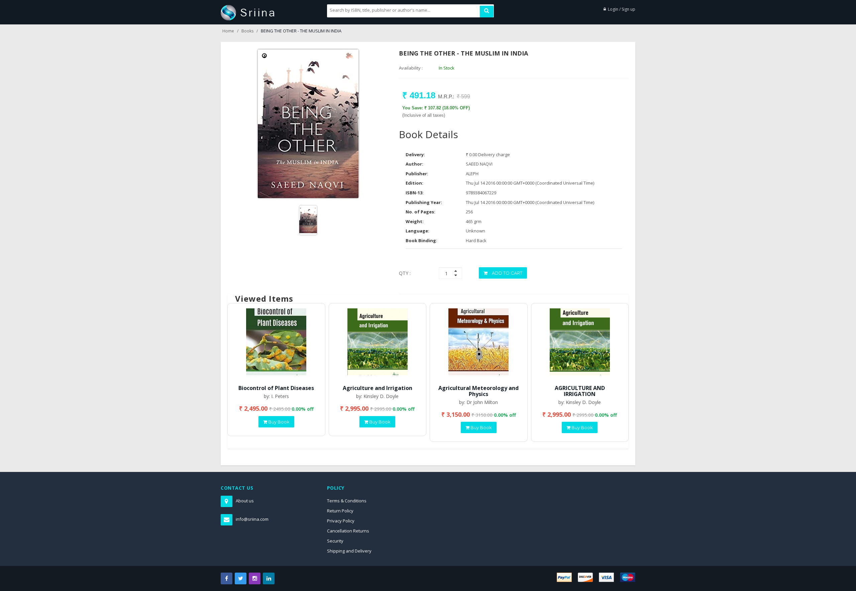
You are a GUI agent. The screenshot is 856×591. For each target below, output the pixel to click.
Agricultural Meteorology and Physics (478, 391)
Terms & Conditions (346, 501)
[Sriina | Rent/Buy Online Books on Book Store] (248, 12)
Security (335, 541)
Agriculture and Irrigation (377, 388)
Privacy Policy (340, 521)
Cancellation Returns (348, 531)
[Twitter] (240, 578)
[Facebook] (226, 578)
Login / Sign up (621, 9)
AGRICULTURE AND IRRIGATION (580, 391)
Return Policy (340, 511)
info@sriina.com (252, 519)
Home (228, 31)
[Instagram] (254, 578)
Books (247, 31)
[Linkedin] (269, 578)
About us (245, 501)
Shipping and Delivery (349, 551)
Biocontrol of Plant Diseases (276, 388)
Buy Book (278, 421)
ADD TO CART (506, 273)
